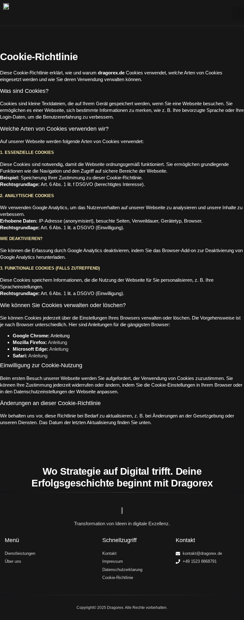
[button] (238, 13)
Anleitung (57, 342)
